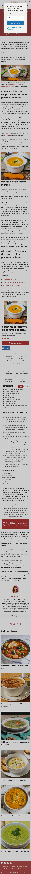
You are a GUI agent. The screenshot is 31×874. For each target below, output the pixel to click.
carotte (20, 190)
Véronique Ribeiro (13, 34)
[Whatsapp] (11, 624)
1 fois (20, 386)
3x (27, 386)
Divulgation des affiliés (8, 869)
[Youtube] (12, 616)
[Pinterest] (16, 616)
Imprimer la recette (16, 343)
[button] (3, 338)
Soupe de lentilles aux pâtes (11, 816)
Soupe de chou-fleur (9, 279)
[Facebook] (19, 616)
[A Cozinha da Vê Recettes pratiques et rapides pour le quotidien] (15, 2)
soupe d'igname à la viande (11, 285)
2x (24, 386)
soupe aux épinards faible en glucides (15, 851)
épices (9, 135)
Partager (7, 348)
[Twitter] (20, 624)
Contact (20, 869)
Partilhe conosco (13, 525)
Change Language (15, 23)
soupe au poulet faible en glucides (13, 780)
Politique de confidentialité (14, 84)
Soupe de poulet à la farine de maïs (14, 282)
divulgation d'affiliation (8, 86)
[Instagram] (14, 616)
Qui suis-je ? (5, 866)
